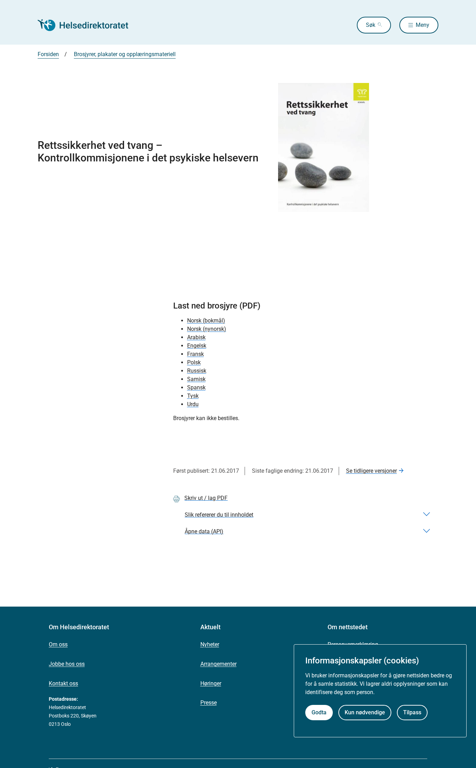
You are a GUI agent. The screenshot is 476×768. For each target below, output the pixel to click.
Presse (208, 702)
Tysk (193, 396)
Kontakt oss (63, 683)
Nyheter (209, 644)
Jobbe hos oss (67, 664)
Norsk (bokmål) (206, 320)
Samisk (196, 379)
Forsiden (48, 54)
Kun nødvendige (365, 712)
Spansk (196, 387)
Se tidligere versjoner (371, 470)
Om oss (58, 644)
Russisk (196, 370)
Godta (319, 712)
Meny (422, 25)
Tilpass (412, 712)
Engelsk (196, 345)
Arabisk (196, 337)
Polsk (194, 362)
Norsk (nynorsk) (206, 329)
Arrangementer (218, 664)
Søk (370, 25)
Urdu (193, 404)
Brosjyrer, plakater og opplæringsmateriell (125, 54)
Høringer (210, 683)
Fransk (195, 354)
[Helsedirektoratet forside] (88, 25)
